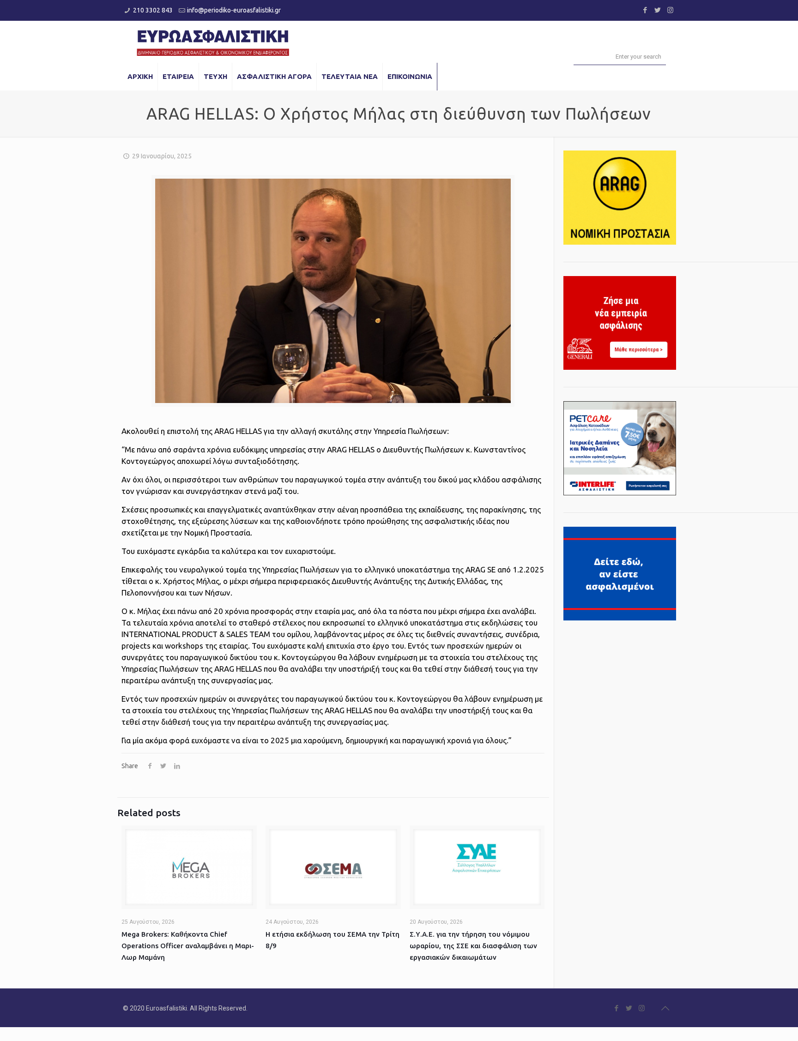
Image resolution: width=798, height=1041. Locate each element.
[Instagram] (670, 10)
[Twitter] (658, 10)
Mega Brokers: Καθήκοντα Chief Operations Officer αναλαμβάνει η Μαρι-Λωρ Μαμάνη (187, 945)
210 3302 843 (153, 10)
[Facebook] (645, 10)
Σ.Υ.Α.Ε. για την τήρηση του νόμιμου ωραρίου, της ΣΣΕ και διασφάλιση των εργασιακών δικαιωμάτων (473, 945)
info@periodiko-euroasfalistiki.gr (234, 10)
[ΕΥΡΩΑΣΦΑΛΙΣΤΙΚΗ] (213, 42)
